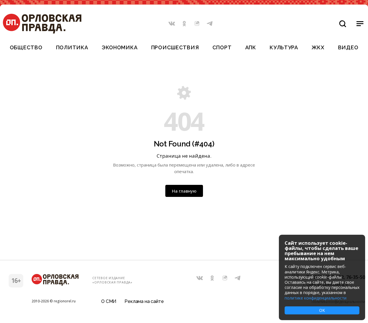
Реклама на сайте (144, 301)
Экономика (119, 47)
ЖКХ (318, 47)
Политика (72, 47)
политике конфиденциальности (315, 298)
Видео (348, 47)
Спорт (222, 47)
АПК (250, 47)
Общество (26, 47)
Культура (284, 47)
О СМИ (108, 301)
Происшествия (175, 47)
